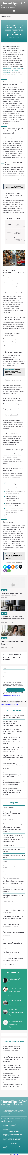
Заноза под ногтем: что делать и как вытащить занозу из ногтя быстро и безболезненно (12, 1139)
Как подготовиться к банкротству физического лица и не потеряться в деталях (12, 791)
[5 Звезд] (21, 562)
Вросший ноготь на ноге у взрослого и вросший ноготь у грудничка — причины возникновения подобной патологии (13, 827)
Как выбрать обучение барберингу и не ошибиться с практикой (13, 731)
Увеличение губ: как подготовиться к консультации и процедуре (13, 723)
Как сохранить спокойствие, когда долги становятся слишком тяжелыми (13, 782)
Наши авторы (8, 902)
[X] (20, 567)
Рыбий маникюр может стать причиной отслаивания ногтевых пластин (11, 1076)
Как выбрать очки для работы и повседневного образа (13, 716)
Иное (8, 16)
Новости (6, 906)
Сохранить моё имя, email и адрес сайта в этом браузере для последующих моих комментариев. (13, 684)
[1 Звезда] (16, 562)
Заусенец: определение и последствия (12, 850)
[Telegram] (17, 567)
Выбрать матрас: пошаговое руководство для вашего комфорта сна (16, 1011)
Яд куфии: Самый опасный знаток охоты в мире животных (11, 1049)
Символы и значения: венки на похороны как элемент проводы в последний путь (15, 1022)
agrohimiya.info (16, 1154)
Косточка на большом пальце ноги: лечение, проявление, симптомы (13, 889)
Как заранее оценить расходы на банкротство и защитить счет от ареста (14, 757)
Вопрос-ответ (8, 820)
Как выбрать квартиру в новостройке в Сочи (15, 1001)
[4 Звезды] (20, 562)
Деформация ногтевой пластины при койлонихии (12, 1135)
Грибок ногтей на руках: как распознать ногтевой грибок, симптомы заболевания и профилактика (13, 838)
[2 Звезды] (18, 562)
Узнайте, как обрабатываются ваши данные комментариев (12, 695)
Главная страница (14, 1131)
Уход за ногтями (9, 948)
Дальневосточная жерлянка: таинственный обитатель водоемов (13, 1059)
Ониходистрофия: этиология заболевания (13, 911)
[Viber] (5, 570)
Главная (3, 16)
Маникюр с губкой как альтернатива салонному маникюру (12, 1067)
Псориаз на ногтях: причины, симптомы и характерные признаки (13, 934)
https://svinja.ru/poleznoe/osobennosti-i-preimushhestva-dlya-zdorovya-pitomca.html (13, 70)
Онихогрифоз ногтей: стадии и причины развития (13, 1146)
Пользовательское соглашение (14, 1149)
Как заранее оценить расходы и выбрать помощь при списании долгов (14, 749)
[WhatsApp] (9, 570)
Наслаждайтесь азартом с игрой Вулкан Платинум (12, 1085)
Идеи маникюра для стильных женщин (14, 856)
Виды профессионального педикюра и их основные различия (12, 813)
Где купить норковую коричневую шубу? (15, 978)
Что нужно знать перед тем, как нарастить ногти (13, 959)
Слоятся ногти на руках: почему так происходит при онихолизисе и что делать (13, 942)
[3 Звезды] (19, 562)
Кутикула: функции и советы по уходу (13, 896)
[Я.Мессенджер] (5, 567)
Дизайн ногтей (8, 845)
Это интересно (8, 964)
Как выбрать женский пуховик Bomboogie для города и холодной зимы (14, 775)
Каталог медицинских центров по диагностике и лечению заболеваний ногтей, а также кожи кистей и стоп (14, 880)
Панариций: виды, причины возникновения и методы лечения (13, 918)
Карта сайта (14, 1143)
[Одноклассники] (13, 567)
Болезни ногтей (8, 808)
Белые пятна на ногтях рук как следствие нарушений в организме (13, 1124)
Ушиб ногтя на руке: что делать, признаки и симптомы (14, 953)
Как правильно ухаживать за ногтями (13, 867)
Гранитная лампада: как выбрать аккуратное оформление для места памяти (11, 740)
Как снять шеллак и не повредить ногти (11, 873)
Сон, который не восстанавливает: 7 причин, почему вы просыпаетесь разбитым (13, 766)
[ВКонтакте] (9, 567)
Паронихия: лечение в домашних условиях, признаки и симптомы (11, 926)
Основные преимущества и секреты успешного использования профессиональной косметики (16, 990)
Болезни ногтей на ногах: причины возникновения (12, 1128)
